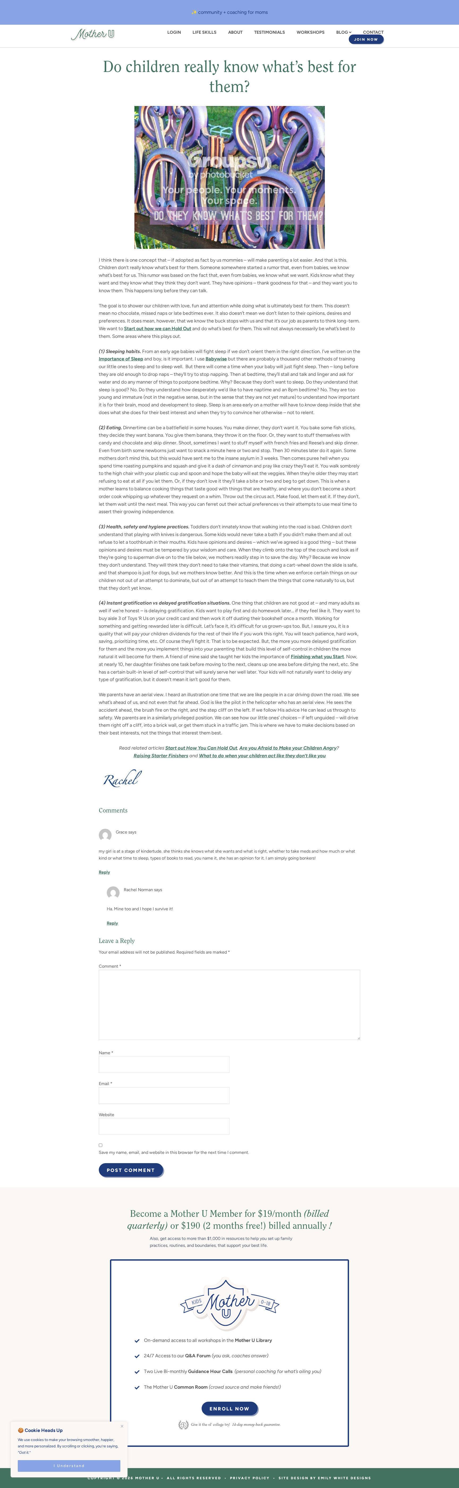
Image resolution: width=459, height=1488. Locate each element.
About (235, 32)
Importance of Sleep (121, 359)
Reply (104, 872)
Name (106, 1052)
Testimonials (269, 32)
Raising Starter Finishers (161, 756)
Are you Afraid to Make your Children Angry (288, 748)
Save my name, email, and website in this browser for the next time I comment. (174, 1152)
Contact (373, 32)
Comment (110, 966)
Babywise (216, 359)
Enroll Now (230, 1409)
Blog (342, 32)
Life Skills (204, 32)
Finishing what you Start (317, 657)
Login (174, 32)
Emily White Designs (344, 1478)
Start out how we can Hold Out (157, 328)
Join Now (366, 39)
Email (105, 1083)
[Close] (122, 1426)
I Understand (69, 1466)
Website (106, 1114)
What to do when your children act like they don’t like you (262, 756)
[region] (69, 1449)
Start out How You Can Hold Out (201, 748)
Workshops (311, 32)
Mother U (92, 34)
